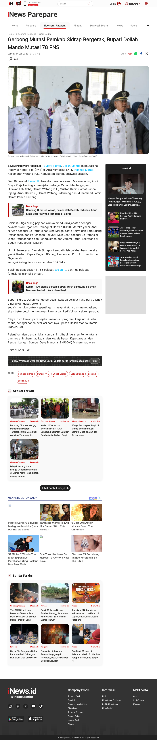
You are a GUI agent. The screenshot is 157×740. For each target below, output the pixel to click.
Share (123, 53)
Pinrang (78, 25)
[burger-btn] (146, 3)
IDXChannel (138, 704)
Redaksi (71, 700)
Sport (133, 25)
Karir (104, 696)
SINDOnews (138, 700)
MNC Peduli (107, 708)
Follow (94, 361)
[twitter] (146, 53)
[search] (89, 4)
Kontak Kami (73, 720)
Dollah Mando (71, 165)
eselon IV (60, 269)
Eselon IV (22, 380)
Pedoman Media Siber (77, 704)
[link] (130, 53)
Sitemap (71, 724)
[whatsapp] (135, 53)
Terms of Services (75, 712)
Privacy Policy (74, 716)
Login (113, 3)
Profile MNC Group (110, 704)
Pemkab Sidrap (83, 169)
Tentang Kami (74, 696)
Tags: (11, 372)
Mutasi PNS (43, 373)
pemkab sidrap (25, 373)
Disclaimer (72, 708)
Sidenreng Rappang (55, 25)
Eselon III (34, 181)
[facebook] (141, 53)
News (120, 25)
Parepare (31, 25)
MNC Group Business (111, 700)
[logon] (11, 3)
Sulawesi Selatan (99, 25)
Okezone (137, 696)
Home (14, 25)
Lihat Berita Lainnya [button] (53, 488)
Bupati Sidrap (52, 165)
